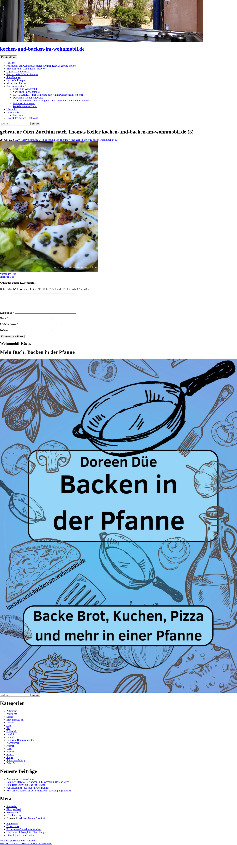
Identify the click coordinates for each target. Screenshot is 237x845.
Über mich (11, 109)
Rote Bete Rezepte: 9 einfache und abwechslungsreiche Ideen (37, 782)
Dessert (10, 722)
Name (4, 318)
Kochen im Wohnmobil (25, 89)
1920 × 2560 (21, 139)
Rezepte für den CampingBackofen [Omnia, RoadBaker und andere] (41, 65)
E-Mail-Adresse (9, 324)
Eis (8, 728)
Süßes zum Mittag (15, 760)
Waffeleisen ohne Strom (25, 106)
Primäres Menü (8, 57)
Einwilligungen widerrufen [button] (20, 835)
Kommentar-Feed (15, 812)
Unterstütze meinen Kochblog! (22, 118)
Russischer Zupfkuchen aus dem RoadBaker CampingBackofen (39, 790)
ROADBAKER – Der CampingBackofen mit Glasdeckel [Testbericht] (49, 94)
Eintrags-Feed (13, 809)
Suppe (9, 757)
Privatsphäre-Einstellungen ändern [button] (23, 829)
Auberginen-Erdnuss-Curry (20, 779)
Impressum (18, 115)
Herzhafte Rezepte (15, 80)
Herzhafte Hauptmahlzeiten (20, 740)
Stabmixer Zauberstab (24, 103)
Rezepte (10, 62)
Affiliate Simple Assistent (32, 818)
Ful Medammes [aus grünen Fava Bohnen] (28, 787)
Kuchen (10, 745)
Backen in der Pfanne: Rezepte (22, 74)
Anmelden (11, 806)
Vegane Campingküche (18, 71)
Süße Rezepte (13, 77)
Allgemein (11, 711)
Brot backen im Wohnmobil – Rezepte (25, 68)
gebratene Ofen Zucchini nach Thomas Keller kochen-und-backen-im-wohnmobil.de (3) (73, 139)
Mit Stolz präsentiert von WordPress (18, 840)
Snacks (10, 754)
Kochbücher (12, 742)
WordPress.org (13, 815)
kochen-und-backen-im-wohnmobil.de (42, 49)
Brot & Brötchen (15, 719)
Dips (8, 725)
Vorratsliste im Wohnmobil (26, 91)
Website (4, 330)
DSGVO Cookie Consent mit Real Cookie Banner (26, 843)
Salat (8, 748)
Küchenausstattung (16, 86)
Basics (9, 716)
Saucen (10, 751)
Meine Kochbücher (16, 83)
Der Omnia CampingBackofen (28, 97)
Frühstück (11, 731)
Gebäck (10, 734)
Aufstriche (11, 713)
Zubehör (10, 763)
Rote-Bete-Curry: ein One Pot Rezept (25, 784)
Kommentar (7, 312)
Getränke (11, 737)
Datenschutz (12, 112)
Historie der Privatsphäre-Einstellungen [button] (26, 832)
